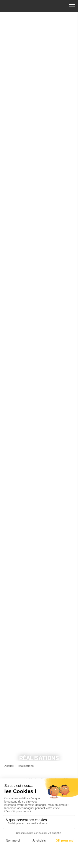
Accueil (18, 6)
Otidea (39, 375)
